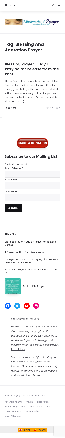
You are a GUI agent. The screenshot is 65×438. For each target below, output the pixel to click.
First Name (11, 179)
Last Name (11, 191)
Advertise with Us (13, 401)
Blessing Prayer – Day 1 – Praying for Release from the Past (32, 69)
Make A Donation (13, 415)
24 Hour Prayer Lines (15, 406)
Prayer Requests (13, 411)
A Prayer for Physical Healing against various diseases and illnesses (31, 261)
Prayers (29, 401)
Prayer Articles (32, 411)
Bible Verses (43, 401)
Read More (10, 107)
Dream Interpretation (39, 406)
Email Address (14, 167)
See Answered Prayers (25, 318)
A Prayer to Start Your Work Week (24, 252)
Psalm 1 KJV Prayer (34, 286)
